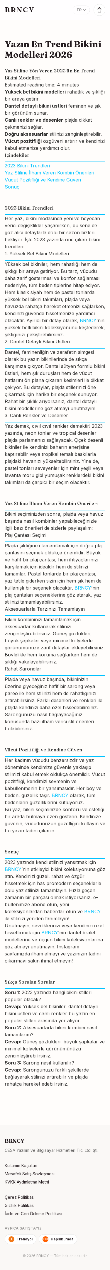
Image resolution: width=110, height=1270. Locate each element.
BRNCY (19, 10)
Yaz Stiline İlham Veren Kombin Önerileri (49, 173)
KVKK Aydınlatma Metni (27, 1181)
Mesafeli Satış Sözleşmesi (30, 1173)
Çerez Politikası (20, 1197)
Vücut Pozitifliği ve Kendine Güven (43, 180)
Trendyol (21, 1239)
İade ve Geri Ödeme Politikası (33, 1213)
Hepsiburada (58, 1239)
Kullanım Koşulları (21, 1165)
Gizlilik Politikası (20, 1205)
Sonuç (12, 187)
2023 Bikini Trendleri (27, 166)
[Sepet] (99, 10)
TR (79, 10)
